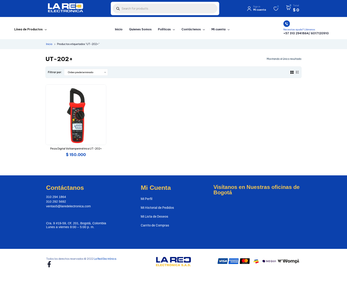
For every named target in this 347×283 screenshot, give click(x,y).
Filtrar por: (55, 72)
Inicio (49, 44)
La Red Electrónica (105, 258)
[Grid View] (292, 72)
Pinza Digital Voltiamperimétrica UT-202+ (76, 148)
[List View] (297, 72)
